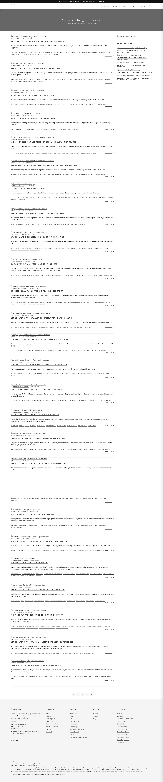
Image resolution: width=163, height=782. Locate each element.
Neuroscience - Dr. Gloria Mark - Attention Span (38, 590)
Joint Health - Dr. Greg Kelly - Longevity (33, 118)
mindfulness (47, 550)
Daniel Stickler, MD (18, 612)
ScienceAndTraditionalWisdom (50, 626)
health (29, 550)
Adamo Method (37, 401)
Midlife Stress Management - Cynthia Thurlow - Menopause (43, 142)
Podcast (95, 713)
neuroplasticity (25, 327)
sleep (45, 174)
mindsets (23, 275)
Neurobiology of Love (57, 401)
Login (71, 716)
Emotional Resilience (26, 81)
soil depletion (51, 426)
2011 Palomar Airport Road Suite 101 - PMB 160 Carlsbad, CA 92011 (19, 726)
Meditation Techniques (85, 79)
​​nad (12, 197)
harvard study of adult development (30, 52)
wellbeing (71, 104)
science (13, 678)
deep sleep (51, 174)
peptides (65, 374)
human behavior (98, 550)
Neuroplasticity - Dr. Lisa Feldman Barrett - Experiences (42, 642)
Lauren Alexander (18, 92)
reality (76, 653)
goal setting (53, 498)
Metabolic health (54, 197)
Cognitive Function (26, 248)
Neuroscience (15, 601)
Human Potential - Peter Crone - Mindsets (34, 264)
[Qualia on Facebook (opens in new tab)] (11, 741)
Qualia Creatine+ (122, 734)
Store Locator (74, 724)
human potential (57, 275)
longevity (14, 52)
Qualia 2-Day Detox (123, 732)
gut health (54, 129)
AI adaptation (29, 576)
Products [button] (104, 6)
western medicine (100, 351)
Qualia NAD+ (121, 724)
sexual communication (75, 302)
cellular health (56, 374)
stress (32, 153)
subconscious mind (33, 275)
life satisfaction (42, 54)
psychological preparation (53, 574)
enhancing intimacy (26, 304)
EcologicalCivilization (95, 626)
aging (13, 153)
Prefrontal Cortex (97, 248)
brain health (41, 426)
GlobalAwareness (62, 628)
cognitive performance (102, 525)
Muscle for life (66, 197)
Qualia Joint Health (122, 726)
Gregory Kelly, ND (18, 38)
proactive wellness (65, 129)
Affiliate (48, 716)
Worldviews (20, 626)
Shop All (119, 713)
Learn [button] (125, 6)
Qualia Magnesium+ (123, 740)
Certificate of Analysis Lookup (79, 737)
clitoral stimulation (47, 302)
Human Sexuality (92, 401)
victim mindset (92, 275)
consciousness (67, 653)
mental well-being (95, 449)
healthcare (90, 351)
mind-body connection (51, 449)
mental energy (33, 525)
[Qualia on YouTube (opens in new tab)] (17, 741)
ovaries (33, 224)
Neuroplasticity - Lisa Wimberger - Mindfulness (37, 68)
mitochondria (97, 374)
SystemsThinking (81, 626)
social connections (29, 54)
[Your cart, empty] (149, 6)
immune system (33, 174)
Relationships (81, 401)
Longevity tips (30, 197)
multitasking (71, 601)
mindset (59, 327)
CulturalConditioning (32, 626)
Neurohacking (35, 250)
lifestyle (66, 327)
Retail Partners (74, 721)
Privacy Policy (50, 721)
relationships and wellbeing (101, 52)
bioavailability (61, 426)
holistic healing (73, 449)
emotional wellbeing (98, 174)
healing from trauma (36, 449)
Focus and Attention (83, 248)
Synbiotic (38, 576)
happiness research (62, 52)
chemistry (78, 676)
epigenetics (66, 351)
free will (13, 676)
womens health (51, 104)
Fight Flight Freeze (59, 79)
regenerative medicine (18, 374)
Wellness (46, 401)
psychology (22, 550)
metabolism (24, 174)
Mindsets (14, 550)
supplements (92, 426)
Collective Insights (96, 574)
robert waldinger (49, 52)
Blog (94, 719)
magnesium (14, 79)
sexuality (23, 104)
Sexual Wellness (70, 401)
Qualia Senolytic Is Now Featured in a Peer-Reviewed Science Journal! (80, 1)
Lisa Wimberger (38, 81)
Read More (108, 56)
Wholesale (49, 732)
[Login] (145, 6)
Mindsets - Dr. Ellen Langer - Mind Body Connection (40, 541)
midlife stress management (88, 153)
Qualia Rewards (74, 732)
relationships (80, 104)
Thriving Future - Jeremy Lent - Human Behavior (37, 615)
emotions (49, 653)
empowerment (62, 104)
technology (90, 601)
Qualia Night (121, 742)
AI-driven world (16, 574)
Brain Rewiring (99, 79)
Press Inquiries (50, 719)
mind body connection (85, 550)
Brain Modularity (23, 250)
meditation (73, 550)
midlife (16, 104)
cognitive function (84, 174)
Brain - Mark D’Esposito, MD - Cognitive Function (38, 237)
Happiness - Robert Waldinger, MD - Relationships (38, 41)
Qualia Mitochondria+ (123, 737)
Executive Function (54, 248)
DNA (59, 351)
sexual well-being (39, 304)
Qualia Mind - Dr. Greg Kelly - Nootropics (33, 514)
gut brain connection (70, 174)
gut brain (58, 174)
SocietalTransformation (47, 628)
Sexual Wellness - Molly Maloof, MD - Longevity (37, 390)
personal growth (100, 104)
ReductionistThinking (18, 628)
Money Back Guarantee (77, 729)
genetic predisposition (78, 351)
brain (22, 601)
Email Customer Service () (25, 731)
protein (38, 153)
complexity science (55, 676)
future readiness (18, 576)
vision (100, 498)
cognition (56, 550)
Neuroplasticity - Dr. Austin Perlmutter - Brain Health (41, 318)
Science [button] (115, 6)
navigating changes (82, 574)
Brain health (15, 174)
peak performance (70, 275)
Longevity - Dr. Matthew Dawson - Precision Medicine (40, 339)
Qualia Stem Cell (122, 729)
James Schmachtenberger (20, 288)
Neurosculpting (35, 79)
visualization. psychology (89, 498)
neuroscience (20, 224)
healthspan (40, 224)
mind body (63, 449)
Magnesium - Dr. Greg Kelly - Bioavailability (35, 415)
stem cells (29, 374)
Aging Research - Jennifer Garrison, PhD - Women (38, 213)
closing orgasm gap (101, 302)
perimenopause (40, 104)
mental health (86, 52)
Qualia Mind (43, 525)
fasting (26, 153)
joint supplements (30, 129)
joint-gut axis (77, 129)
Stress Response (71, 79)
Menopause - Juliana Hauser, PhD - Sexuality (35, 95)
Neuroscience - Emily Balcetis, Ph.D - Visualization (39, 463)
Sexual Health (18, 401)
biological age (53, 351)
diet (40, 174)
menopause (30, 104)
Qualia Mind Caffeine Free (125, 719)
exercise (44, 153)
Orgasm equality (21, 302)
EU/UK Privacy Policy (52, 724)
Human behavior (31, 676)
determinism (21, 676)
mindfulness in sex (61, 302)
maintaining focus (69, 574)
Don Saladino (21, 199)
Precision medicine (17, 449)
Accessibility (73, 726)
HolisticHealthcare (32, 628)
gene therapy (38, 374)
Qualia (13, 626)
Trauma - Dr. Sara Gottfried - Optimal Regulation (38, 438)
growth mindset (103, 275)
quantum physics (68, 676)
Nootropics (14, 525)
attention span (39, 601)
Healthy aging (101, 197)
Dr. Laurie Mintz (88, 302)
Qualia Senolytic (122, 721)
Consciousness (46, 275)
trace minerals (72, 426)
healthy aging (53, 54)
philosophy (96, 676)
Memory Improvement (40, 248)
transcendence (82, 275)
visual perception (25, 498)
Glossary (96, 716)
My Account (73, 713)
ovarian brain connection (61, 224)
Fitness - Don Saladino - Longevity (30, 189)
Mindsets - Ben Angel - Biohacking (29, 563)
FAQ (71, 719)
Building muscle (19, 197)
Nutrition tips (90, 197)
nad (12, 104)
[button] (141, 6)
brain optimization (16, 527)
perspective (44, 498)
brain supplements (87, 525)
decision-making (106, 676)
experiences (90, 653)
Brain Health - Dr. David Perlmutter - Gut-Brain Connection (44, 165)
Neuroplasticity (24, 79)
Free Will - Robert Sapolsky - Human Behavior (36, 665)
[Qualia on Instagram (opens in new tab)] (14, 741)
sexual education (33, 302)
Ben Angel (39, 574)
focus (73, 525)
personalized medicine (39, 351)
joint (12, 129)
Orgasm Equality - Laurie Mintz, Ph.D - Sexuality (37, 291)
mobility (39, 129)
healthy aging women (78, 224)
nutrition (34, 327)
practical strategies (28, 574)
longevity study (75, 52)
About (48, 713)
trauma (26, 449)
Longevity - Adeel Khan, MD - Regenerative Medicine (39, 365)
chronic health (37, 550)
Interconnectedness (68, 626)
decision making (64, 498)
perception (36, 498)
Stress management (78, 197)
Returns (72, 734)
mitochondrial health (85, 374)
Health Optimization (105, 401)
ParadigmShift (107, 626)
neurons (82, 653)
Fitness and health (42, 197)
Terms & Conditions (52, 726)
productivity (80, 601)
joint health (19, 129)
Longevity (27, 401)
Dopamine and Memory (69, 248)
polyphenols (87, 327)
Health (16, 351)
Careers (48, 729)
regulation (89, 104)
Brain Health (15, 248)
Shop (134, 6)
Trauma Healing (47, 79)
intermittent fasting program (58, 153)
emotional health (16, 54)
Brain (12, 653)
